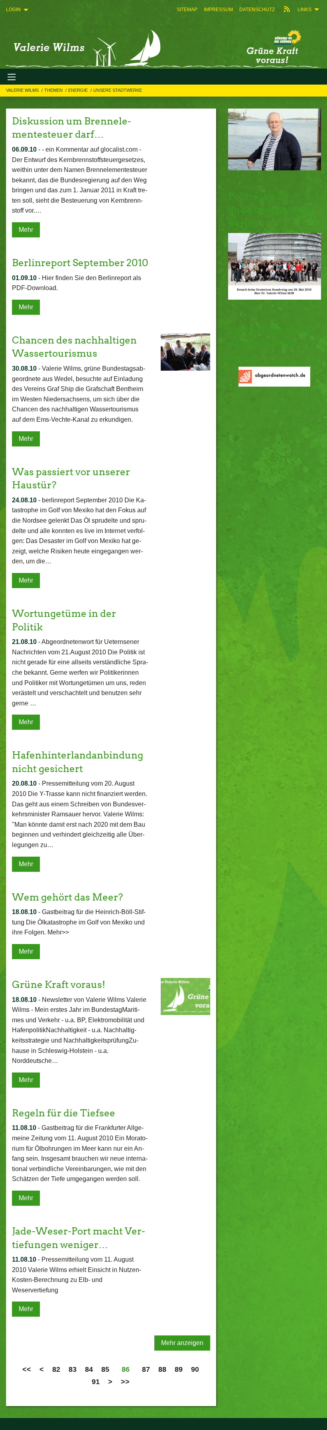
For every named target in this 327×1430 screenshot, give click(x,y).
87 (146, 1369)
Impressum (218, 9)
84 (89, 1369)
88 (162, 1369)
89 (179, 1369)
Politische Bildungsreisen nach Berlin (270, 210)
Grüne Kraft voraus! (58, 984)
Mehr (26, 229)
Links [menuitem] (304, 9)
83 (73, 1369)
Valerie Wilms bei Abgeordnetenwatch (270, 343)
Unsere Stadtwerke (117, 90)
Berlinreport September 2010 (80, 263)
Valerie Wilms (23, 90)
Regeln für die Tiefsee (63, 1113)
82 (56, 1369)
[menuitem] (187, 9)
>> (125, 1382)
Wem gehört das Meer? (67, 897)
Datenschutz (257, 9)
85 (105, 1369)
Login (13, 9)
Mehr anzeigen (182, 1342)
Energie (78, 90)
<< (26, 1369)
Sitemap (187, 9)
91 (96, 1382)
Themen (54, 90)
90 (195, 1369)
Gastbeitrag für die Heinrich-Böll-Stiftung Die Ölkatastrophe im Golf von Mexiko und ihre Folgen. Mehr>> (79, 922)
